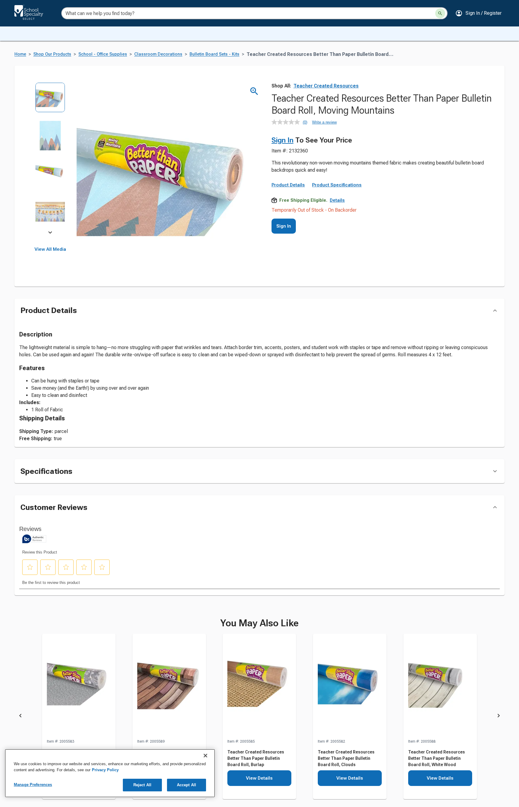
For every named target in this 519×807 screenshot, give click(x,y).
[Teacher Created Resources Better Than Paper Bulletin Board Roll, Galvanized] (79, 686)
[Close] (205, 755)
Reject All (142, 785)
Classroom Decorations (158, 54)
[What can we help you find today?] (440, 13)
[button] (478, 13)
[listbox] (50, 158)
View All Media (50, 249)
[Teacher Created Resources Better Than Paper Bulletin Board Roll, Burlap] (259, 686)
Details (337, 200)
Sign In (282, 140)
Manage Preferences (33, 784)
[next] (50, 233)
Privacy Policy (105, 770)
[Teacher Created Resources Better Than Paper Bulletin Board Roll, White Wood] (440, 686)
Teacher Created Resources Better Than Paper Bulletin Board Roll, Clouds (346, 758)
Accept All (186, 785)
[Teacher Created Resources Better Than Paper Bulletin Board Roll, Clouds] (350, 686)
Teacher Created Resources (326, 86)
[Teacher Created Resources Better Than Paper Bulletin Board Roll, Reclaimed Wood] (169, 686)
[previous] (20, 717)
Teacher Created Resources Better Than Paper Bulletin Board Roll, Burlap (255, 758)
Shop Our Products (52, 54)
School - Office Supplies (102, 54)
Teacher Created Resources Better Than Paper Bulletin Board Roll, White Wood (436, 758)
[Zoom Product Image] (254, 91)
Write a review (324, 122)
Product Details (288, 185)
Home (20, 54)
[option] (50, 101)
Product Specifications (337, 185)
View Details (259, 778)
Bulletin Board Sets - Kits (214, 54)
